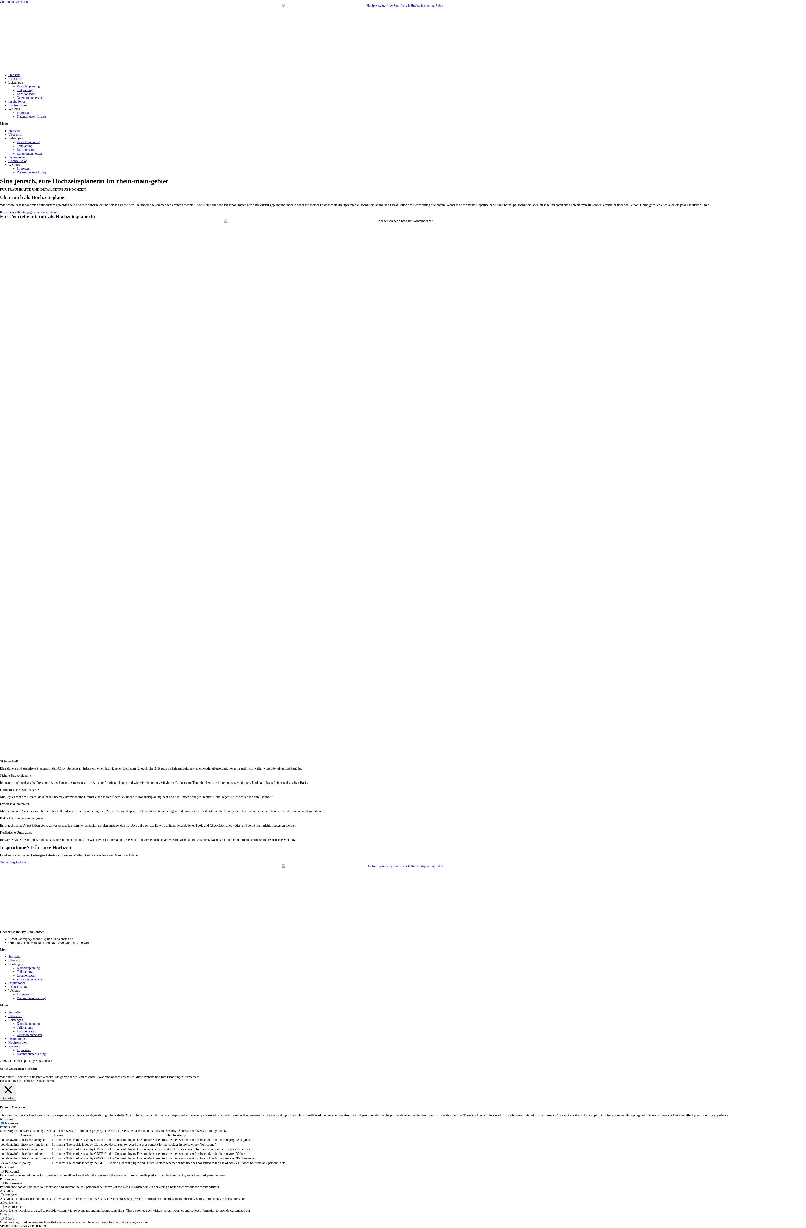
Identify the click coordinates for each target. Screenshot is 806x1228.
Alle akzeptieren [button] (43, 1080)
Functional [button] (7, 1167)
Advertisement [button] (9, 1202)
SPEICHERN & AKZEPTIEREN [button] (23, 1226)
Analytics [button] (6, 1191)
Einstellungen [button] (9, 1080)
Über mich (15, 79)
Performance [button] (8, 1179)
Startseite (14, 75)
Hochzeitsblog (17, 105)
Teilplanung (25, 90)
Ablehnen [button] (25, 1080)
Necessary (12, 1123)
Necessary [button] (7, 1119)
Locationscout (26, 94)
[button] (403, 124)
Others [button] (4, 1214)
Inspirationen (17, 101)
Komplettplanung (28, 86)
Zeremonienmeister (29, 97)
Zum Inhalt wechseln (14, 2)
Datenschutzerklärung (31, 116)
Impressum (24, 113)
